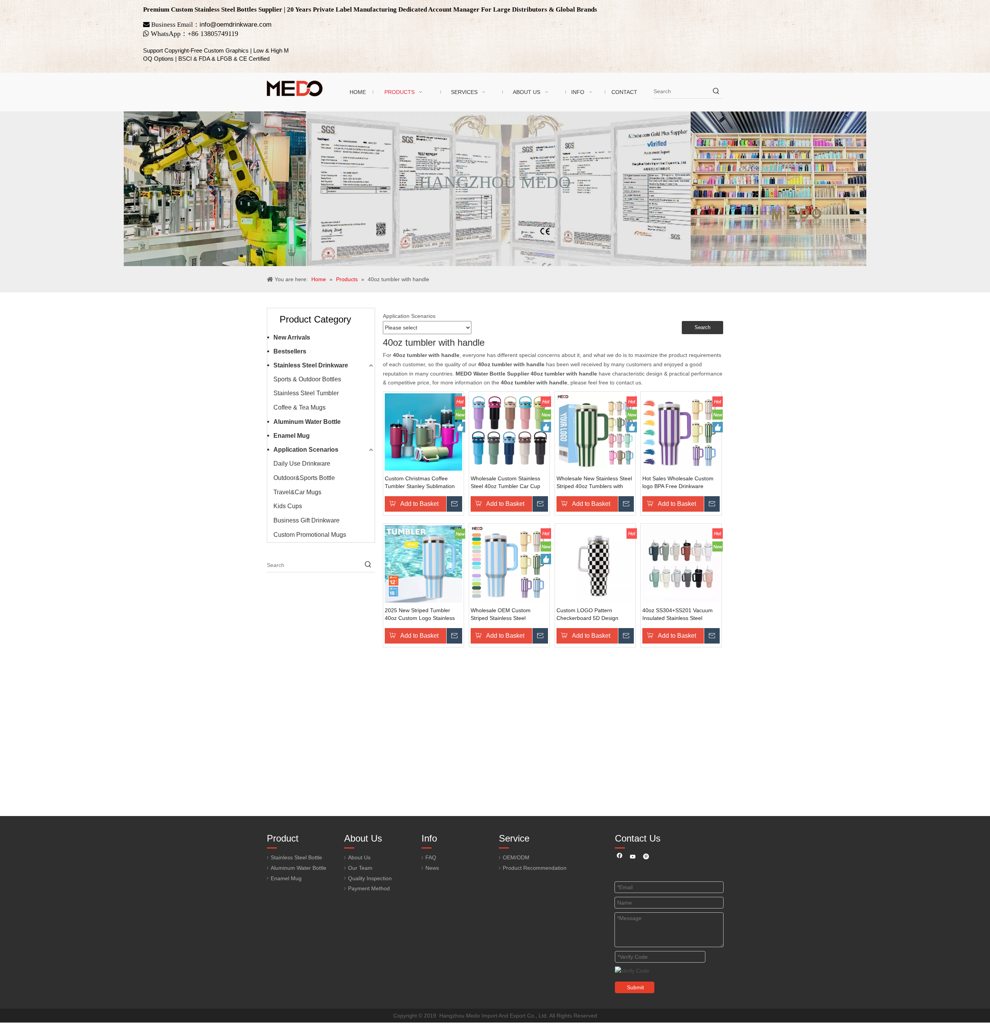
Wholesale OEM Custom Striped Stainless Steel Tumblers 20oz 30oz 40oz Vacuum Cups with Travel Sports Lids (502, 614)
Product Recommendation (535, 868)
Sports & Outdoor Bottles (307, 379)
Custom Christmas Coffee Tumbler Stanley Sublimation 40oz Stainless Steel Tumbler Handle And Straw (420, 482)
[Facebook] (620, 857)
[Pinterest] (646, 857)
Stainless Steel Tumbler (306, 393)
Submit (635, 987)
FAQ (430, 857)
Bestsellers (289, 351)
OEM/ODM (516, 857)
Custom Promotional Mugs (309, 534)
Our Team (360, 868)
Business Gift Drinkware (306, 520)
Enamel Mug (291, 435)
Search (702, 327)
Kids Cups (287, 506)
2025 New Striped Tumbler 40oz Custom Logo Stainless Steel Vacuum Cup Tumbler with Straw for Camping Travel (421, 614)
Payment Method (369, 888)
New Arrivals (291, 337)
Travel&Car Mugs (297, 492)
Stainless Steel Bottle (296, 857)
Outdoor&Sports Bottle (304, 478)
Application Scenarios (305, 449)
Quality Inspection (370, 878)
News (432, 868)
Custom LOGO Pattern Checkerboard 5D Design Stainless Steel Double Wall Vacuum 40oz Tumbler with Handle (589, 614)
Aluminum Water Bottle (307, 421)
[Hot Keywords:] (716, 91)
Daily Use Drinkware (301, 463)
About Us (359, 857)
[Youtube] (633, 857)
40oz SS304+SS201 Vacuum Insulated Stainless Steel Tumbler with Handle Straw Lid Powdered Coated (679, 614)
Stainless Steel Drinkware (310, 365)
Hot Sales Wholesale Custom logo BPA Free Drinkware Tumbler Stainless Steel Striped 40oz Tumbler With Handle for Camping (680, 482)
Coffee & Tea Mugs (299, 407)
